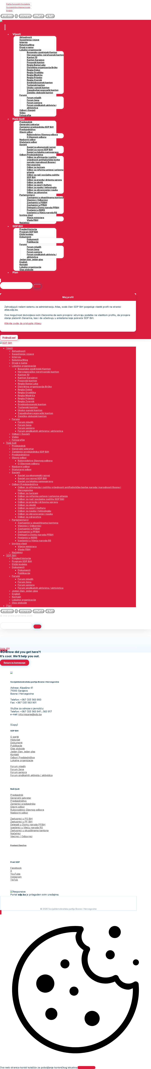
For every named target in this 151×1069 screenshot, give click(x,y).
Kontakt (14, 754)
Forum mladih (18, 766)
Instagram (16, 876)
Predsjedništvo (18, 800)
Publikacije (16, 745)
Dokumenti (16, 742)
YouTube (15, 873)
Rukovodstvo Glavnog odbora (27, 809)
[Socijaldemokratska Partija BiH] (6, 21)
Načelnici (15, 833)
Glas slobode (17, 748)
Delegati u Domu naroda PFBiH (27, 824)
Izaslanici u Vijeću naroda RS (26, 827)
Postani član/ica (18, 845)
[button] (7, 16)
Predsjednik (16, 794)
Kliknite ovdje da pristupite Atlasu (22, 323)
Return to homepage (14, 662)
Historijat (15, 739)
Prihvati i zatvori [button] (86, 1067)
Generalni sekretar (20, 797)
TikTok (14, 879)
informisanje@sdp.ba (30, 714)
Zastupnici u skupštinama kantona (29, 830)
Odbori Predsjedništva (22, 757)
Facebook (16, 867)
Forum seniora (18, 772)
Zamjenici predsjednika (22, 803)
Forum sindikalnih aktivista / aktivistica (31, 775)
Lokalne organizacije (21, 760)
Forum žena (17, 769)
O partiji (14, 736)
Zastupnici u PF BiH (21, 821)
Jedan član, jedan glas (22, 751)
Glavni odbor (17, 806)
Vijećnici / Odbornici (21, 836)
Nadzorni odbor (19, 812)
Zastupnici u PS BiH (21, 818)
